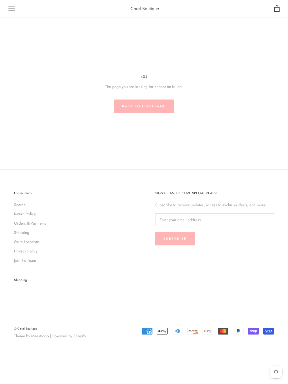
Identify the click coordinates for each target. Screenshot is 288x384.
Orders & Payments (30, 223)
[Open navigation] (11, 8)
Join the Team (25, 260)
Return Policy (25, 214)
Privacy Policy (25, 251)
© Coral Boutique (25, 328)
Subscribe (175, 238)
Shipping (21, 232)
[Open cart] (277, 9)
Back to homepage (144, 106)
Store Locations (27, 242)
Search (20, 204)
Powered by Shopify (69, 336)
